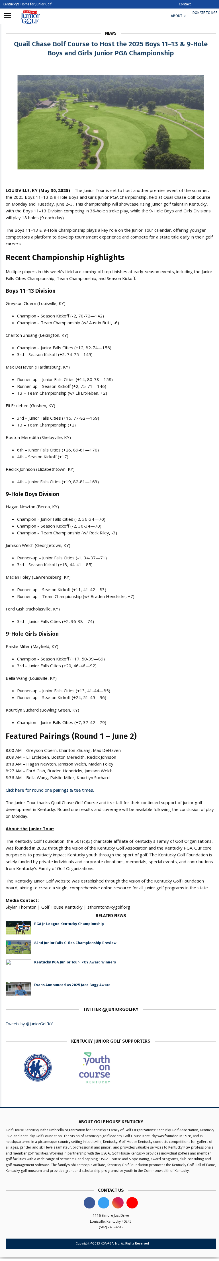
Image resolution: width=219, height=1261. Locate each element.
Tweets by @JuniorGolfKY (29, 1023)
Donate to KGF (205, 13)
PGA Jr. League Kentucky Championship (69, 924)
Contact (185, 4)
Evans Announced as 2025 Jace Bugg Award (72, 985)
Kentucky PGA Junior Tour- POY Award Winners (75, 962)
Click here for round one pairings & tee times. (50, 790)
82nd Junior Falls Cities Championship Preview (75, 943)
